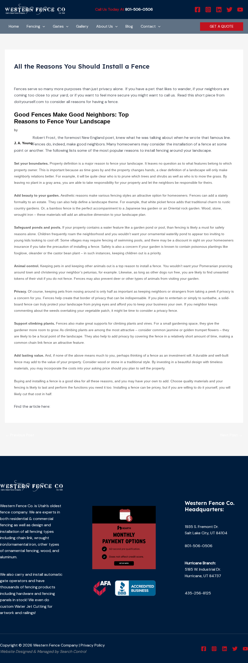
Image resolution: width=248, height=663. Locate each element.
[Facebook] (197, 10)
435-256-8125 (198, 593)
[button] (42, 26)
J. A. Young (23, 143)
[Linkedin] (219, 10)
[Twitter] (229, 10)
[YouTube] (240, 10)
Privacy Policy (93, 645)
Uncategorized (29, 75)
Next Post (231, 435)
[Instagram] (208, 10)
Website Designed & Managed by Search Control (43, 651)
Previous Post (19, 435)
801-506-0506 (139, 9)
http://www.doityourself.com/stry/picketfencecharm (97, 406)
